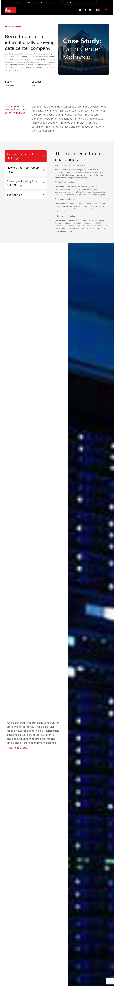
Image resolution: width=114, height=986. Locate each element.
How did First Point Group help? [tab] (23, 170)
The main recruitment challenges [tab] (20, 156)
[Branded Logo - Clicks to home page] (10, 10)
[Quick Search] (85, 10)
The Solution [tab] (14, 195)
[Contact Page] (80, 10)
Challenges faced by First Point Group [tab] (22, 183)
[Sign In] (90, 10)
